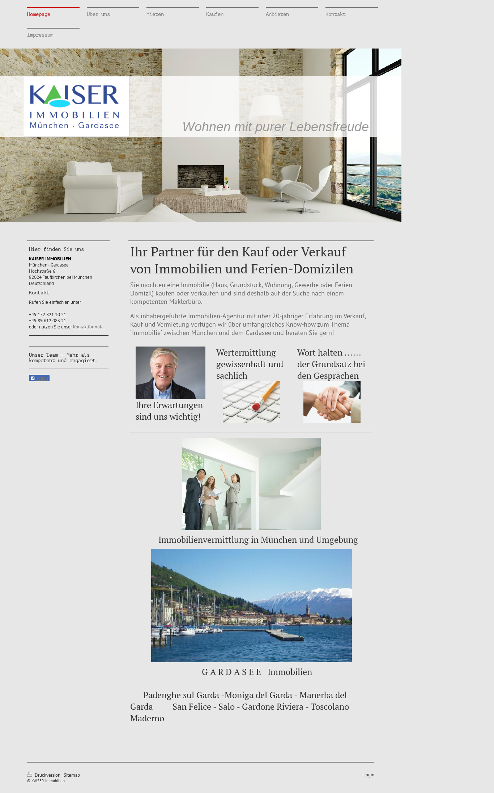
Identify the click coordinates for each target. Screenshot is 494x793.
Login (368, 775)
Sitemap (72, 775)
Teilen (41, 378)
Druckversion (47, 775)
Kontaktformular (89, 327)
